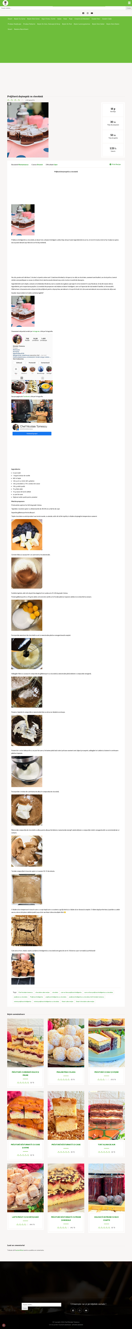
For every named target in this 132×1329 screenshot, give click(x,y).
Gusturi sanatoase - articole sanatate (71, 1324)
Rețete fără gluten (112, 24)
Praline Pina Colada (66, 1072)
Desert (10, 19)
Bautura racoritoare (21, 29)
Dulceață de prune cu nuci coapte (106, 1218)
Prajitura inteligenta (36, 997)
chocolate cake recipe (42, 992)
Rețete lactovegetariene (82, 24)
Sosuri (10, 29)
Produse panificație (14, 24)
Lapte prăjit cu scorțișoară (25, 1217)
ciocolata (55, 992)
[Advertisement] (66, 47)
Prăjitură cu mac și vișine (106, 1072)
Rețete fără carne (33, 19)
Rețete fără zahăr (98, 24)
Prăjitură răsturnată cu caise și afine (25, 1146)
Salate (59, 19)
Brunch (40, 164)
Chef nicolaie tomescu (25, 992)
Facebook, (26, 396)
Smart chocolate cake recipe (85, 1001)
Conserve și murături (82, 19)
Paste (65, 19)
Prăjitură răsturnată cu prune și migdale (66, 1218)
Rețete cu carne (19, 19)
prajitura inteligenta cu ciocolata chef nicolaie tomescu (86, 997)
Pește (70, 19)
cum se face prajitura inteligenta (71, 992)
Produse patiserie (29, 24)
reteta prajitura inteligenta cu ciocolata (46, 1001)
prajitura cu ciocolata (20, 997)
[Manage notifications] (3, 1325)
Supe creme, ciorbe (48, 19)
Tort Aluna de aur (106, 1145)
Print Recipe (116, 164)
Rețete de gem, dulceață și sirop (48, 24)
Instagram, (36, 331)
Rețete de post (67, 24)
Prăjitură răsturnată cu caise (66, 1145)
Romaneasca (23, 164)
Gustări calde (107, 19)
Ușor (56, 164)
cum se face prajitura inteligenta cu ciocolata (98, 992)
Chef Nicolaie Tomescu (72, 1322)
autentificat (20, 1250)
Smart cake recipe (67, 1001)
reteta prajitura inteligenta (22, 1001)
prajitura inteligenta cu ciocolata (56, 997)
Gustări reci (96, 19)
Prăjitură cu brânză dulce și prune (25, 1073)
